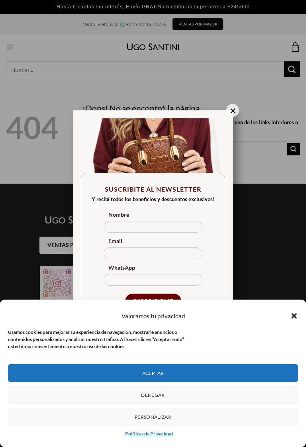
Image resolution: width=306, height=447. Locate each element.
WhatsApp (121, 267)
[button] (294, 316)
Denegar (153, 395)
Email (115, 240)
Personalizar (153, 417)
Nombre (118, 214)
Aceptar (153, 373)
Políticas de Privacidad (149, 434)
